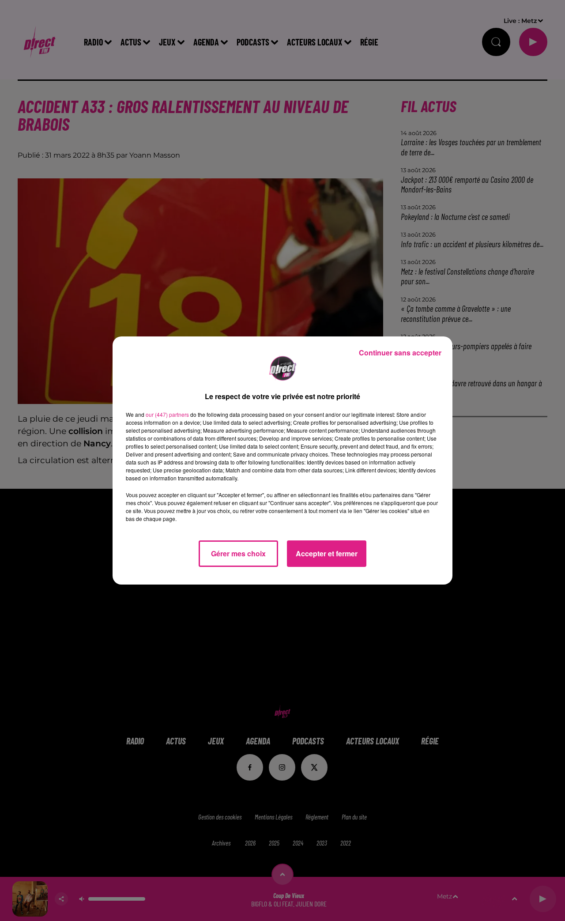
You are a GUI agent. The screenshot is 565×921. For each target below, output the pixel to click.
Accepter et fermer (327, 553)
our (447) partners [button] (167, 414)
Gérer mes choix (238, 553)
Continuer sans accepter (400, 352)
